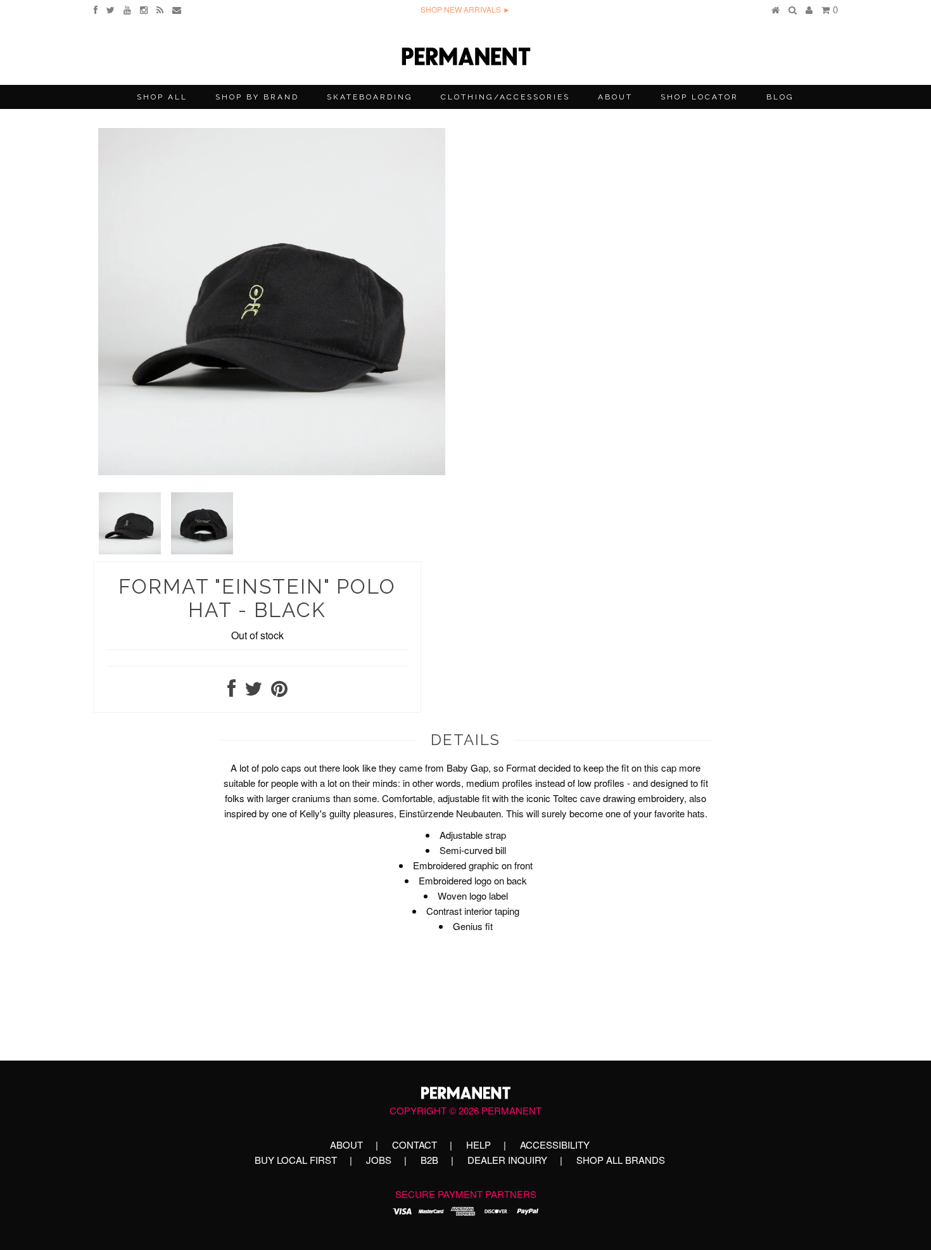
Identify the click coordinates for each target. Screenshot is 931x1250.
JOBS (378, 1159)
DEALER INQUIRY (507, 1159)
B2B (429, 1159)
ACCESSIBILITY (555, 1144)
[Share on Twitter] (253, 691)
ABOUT (615, 96)
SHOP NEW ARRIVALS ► (465, 9)
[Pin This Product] (279, 691)
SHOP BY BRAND (257, 96)
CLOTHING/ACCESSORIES (505, 96)
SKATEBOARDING (370, 96)
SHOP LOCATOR (699, 96)
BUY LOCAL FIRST (296, 1159)
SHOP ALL (162, 96)
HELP (478, 1144)
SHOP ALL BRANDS (620, 1159)
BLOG (780, 96)
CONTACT (414, 1144)
